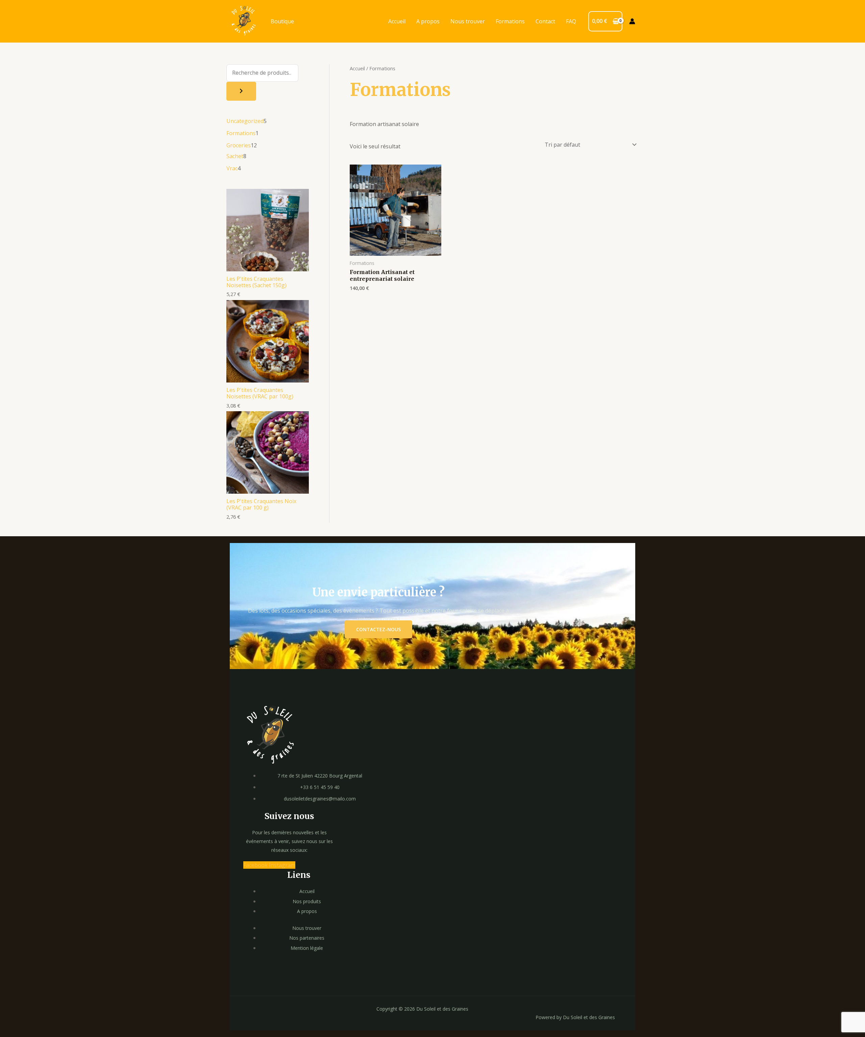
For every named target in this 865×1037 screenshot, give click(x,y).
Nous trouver (467, 21)
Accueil (396, 21)
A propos (428, 21)
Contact (545, 21)
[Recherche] (241, 91)
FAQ (571, 21)
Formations (510, 21)
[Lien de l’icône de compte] (632, 21)
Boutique (282, 21)
